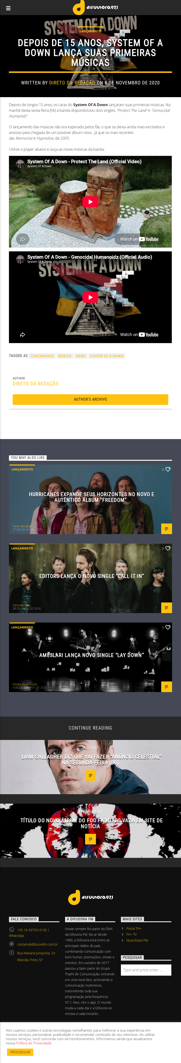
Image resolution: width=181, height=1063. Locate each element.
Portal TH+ (134, 928)
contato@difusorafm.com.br (37, 944)
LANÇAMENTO (42, 356)
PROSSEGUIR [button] (20, 1052)
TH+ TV (131, 934)
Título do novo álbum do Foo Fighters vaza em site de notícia (92, 823)
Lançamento (90, 31)
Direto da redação (72, 83)
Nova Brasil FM (137, 940)
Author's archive (90, 399)
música (64, 356)
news (81, 356)
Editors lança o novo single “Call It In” (91, 576)
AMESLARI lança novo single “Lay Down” (91, 655)
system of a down (106, 356)
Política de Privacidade (33, 1043)
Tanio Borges (21, 526)
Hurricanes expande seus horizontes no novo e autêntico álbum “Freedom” (91, 497)
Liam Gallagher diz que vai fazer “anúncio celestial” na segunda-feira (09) (92, 760)
